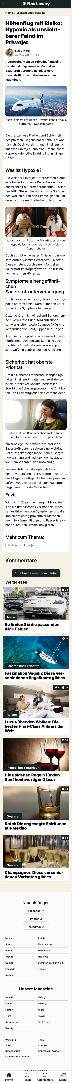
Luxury (42, 1003)
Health (9, 997)
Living (41, 997)
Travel (41, 1015)
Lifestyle (10, 969)
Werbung (10, 1039)
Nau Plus (43, 956)
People (9, 950)
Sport (8, 944)
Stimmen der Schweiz (50, 962)
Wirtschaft (44, 950)
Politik (41, 938)
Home (9, 12)
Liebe (8, 1003)
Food (41, 1009)
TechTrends (44, 1022)
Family (9, 1009)
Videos (9, 956)
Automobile (12, 1022)
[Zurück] (2, 4)
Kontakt (42, 1045)
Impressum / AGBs (49, 1050)
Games (9, 962)
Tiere (8, 1015)
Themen (42, 969)
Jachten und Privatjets (31, 12)
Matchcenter (45, 944)
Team (41, 1039)
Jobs (8, 1045)
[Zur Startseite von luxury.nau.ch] (36, 4)
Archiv (9, 975)
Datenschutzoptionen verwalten (20, 1056)
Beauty (9, 1028)
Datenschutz (12, 1050)
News (8, 938)
